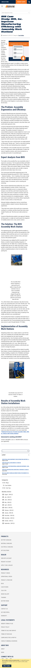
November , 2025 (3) (9, 518)
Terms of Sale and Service (8, 630)
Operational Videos (6, 576)
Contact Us (4, 608)
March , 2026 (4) (8, 507)
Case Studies (21, 35)
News (2, 652)
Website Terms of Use (7, 623)
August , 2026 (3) (8, 494)
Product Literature (6, 580)
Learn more (4, 663)
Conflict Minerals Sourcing (9, 641)
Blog (2, 583)
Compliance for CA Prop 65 (8, 637)
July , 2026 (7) (7, 497)
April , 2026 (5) (7, 505)
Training (3, 597)
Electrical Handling (7, 547)
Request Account (6, 561)
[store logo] (10, 6)
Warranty (4, 615)
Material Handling (6, 543)
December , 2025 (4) (9, 515)
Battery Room (5, 601)
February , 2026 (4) (8, 510)
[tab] (15, 455)
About (3, 649)
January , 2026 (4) (8, 513)
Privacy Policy (5, 627)
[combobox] (15, 13)
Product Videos (5, 573)
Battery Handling (6, 540)
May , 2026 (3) (7, 502)
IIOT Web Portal (5, 612)
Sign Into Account (6, 558)
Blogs (7, 482)
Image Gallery (5, 594)
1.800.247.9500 (5, 2)
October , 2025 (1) (8, 520)
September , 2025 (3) (9, 523)
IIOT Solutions (5, 550)
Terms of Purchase (6, 634)
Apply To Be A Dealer (6, 565)
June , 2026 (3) (8, 499)
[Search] (27, 451)
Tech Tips (8, 488)
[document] (15, 663)
